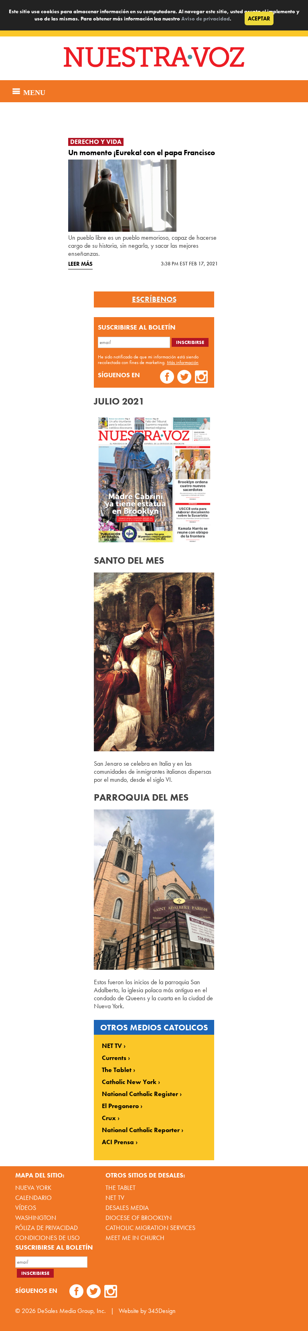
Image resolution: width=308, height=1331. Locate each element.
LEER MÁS (80, 263)
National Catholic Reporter (141, 1130)
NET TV (112, 1046)
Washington (35, 1218)
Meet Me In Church (134, 1238)
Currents (114, 1058)
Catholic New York (129, 1082)
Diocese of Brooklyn (138, 1218)
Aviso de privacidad (205, 18)
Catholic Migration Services (150, 1228)
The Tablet (117, 1070)
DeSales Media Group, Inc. (71, 1311)
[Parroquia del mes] (154, 967)
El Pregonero (120, 1106)
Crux (109, 1118)
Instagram (201, 377)
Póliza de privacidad (46, 1228)
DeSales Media (127, 1208)
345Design (162, 1311)
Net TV (114, 1197)
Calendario (33, 1197)
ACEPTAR (259, 18)
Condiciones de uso (47, 1238)
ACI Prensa (118, 1142)
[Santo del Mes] (154, 749)
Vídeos (25, 1208)
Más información (183, 362)
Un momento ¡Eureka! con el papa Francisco (141, 153)
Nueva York (33, 1187)
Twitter (184, 377)
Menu (33, 91)
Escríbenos (154, 299)
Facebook (167, 377)
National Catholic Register (140, 1094)
